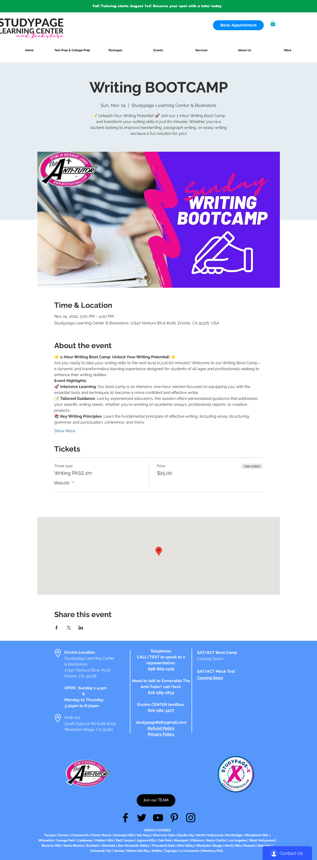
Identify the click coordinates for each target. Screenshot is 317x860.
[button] (272, 23)
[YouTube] (158, 818)
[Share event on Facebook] (56, 628)
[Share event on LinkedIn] (81, 628)
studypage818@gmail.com (161, 722)
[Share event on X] (68, 628)
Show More (64, 431)
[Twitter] (141, 818)
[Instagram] (191, 818)
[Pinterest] (174, 818)
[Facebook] (125, 818)
